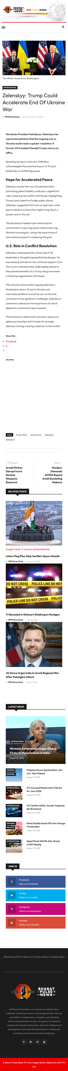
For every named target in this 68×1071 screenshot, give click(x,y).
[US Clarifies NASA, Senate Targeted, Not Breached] (15, 811)
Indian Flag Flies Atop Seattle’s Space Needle (33, 556)
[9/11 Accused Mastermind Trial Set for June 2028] (15, 793)
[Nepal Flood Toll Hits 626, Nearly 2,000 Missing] (15, 846)
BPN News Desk (12, 117)
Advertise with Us (12, 956)
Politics (10, 827)
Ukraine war (36, 435)
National (11, 774)
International (10, 87)
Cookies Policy (57, 956)
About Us (28, 956)
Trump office (21, 435)
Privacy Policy (41, 956)
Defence (10, 770)
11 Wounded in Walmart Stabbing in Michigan (33, 614)
